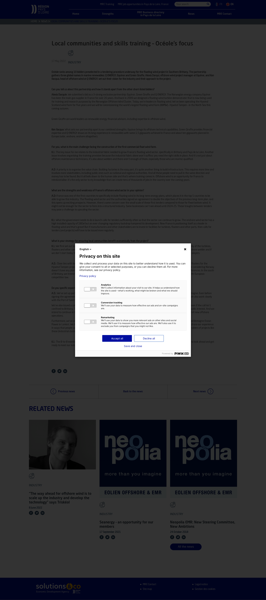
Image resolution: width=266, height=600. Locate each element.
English (84, 249)
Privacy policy (87, 276)
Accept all (117, 338)
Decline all (149, 338)
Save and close (133, 346)
